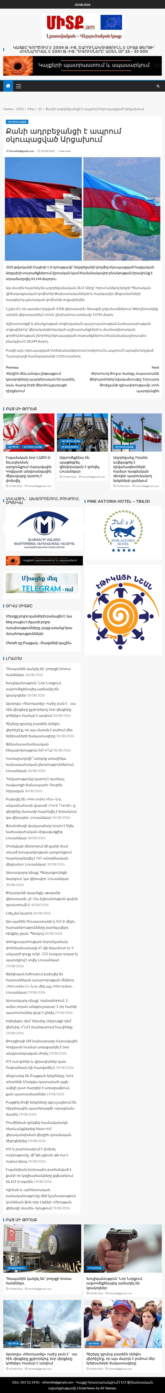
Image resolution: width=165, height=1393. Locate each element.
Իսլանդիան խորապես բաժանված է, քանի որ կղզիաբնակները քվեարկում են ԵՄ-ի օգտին (39, 1176)
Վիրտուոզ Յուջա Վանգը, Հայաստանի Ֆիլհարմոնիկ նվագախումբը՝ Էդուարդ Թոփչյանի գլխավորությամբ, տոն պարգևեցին (124, 379)
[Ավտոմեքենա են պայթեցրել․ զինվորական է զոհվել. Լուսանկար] (82, 432)
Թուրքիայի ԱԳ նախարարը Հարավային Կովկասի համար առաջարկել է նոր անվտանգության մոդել (42, 1047)
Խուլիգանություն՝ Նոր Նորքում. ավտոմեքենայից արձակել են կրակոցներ (33, 689)
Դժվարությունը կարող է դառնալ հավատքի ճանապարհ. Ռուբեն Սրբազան (35, 785)
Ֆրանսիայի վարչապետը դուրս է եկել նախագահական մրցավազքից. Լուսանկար (39, 832)
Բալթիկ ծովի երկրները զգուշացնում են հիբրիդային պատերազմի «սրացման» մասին (41, 1108)
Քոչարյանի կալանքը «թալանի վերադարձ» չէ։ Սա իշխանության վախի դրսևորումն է (42, 899)
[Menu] (18, 86)
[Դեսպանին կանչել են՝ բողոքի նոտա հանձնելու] (42, 1248)
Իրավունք (95, 1268)
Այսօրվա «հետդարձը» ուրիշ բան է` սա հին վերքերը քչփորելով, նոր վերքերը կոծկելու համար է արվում (41, 709)
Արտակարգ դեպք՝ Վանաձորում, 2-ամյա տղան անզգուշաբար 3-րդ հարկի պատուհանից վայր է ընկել (41, 1007)
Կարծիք (13, 447)
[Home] (8, 86)
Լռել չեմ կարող (19, 913)
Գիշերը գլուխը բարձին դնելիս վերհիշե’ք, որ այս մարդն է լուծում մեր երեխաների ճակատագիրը (39, 730)
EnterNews (87, 1388)
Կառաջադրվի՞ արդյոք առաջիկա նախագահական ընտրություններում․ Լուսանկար (40, 764)
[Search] (158, 86)
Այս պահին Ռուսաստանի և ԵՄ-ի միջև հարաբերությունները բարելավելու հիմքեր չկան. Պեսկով (40, 927)
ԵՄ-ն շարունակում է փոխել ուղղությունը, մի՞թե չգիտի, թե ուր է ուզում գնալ (37, 1155)
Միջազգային (70, 447)
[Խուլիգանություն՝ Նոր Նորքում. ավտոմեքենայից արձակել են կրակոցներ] (123, 1248)
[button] (18, 86)
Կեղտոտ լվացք (17, 122)
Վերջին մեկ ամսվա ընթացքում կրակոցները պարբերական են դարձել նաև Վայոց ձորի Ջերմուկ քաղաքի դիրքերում (40, 379)
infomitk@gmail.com (21, 151)
